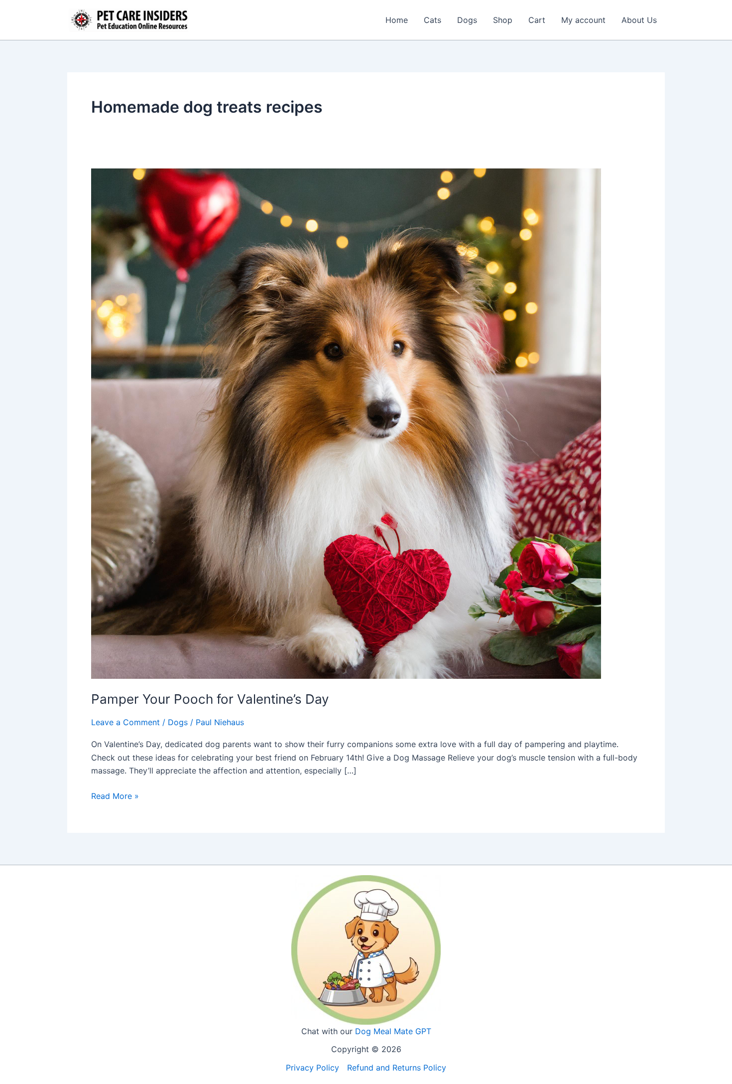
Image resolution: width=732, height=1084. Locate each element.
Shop (502, 20)
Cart (536, 20)
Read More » (115, 796)
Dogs (467, 20)
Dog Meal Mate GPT (393, 1031)
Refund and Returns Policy (396, 1068)
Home (396, 20)
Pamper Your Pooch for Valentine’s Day (210, 699)
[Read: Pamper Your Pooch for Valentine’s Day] (346, 423)
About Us (639, 20)
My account (583, 20)
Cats (432, 20)
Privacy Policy (312, 1068)
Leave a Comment (125, 722)
